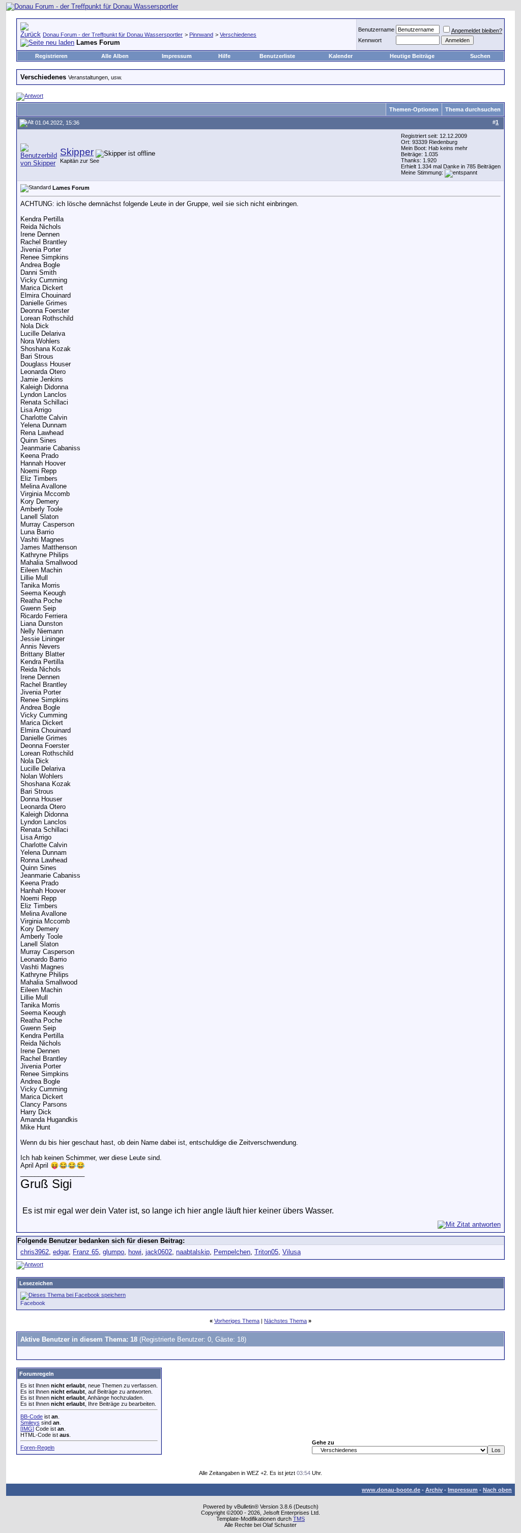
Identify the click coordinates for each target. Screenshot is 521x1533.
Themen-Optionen (414, 109)
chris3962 (34, 1252)
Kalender (341, 56)
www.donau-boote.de (391, 1490)
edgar (61, 1252)
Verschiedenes (238, 35)
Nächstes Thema (285, 1321)
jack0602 (159, 1252)
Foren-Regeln (37, 1447)
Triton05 (266, 1252)
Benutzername (376, 29)
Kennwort (370, 40)
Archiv (434, 1490)
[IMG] (27, 1429)
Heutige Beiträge (412, 56)
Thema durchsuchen (473, 109)
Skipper (77, 152)
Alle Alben (115, 56)
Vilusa (291, 1252)
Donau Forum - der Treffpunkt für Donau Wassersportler (113, 35)
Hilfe (224, 56)
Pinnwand (201, 35)
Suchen (480, 56)
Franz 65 (86, 1252)
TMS (299, 1519)
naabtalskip (193, 1252)
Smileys (30, 1423)
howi (134, 1252)
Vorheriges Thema (236, 1321)
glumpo (113, 1252)
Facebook (32, 1303)
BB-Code (31, 1416)
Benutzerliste (277, 56)
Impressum (177, 56)
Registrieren (51, 56)
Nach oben (497, 1490)
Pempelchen (232, 1252)
